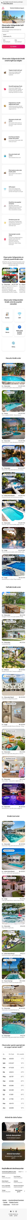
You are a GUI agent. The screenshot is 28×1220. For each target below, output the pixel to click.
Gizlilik (11, 1215)
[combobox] (13, 36)
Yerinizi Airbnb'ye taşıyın (17, 8)
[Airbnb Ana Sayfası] (3, 8)
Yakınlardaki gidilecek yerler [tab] (9, 1171)
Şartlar (15, 1215)
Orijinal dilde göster (8, 3)
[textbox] (7, 42)
